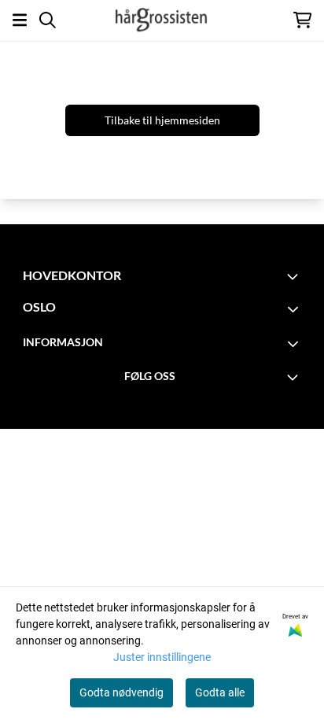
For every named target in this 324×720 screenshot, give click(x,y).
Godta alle (220, 692)
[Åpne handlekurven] (302, 20)
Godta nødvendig (121, 692)
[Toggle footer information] (294, 276)
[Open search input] (47, 20)
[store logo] (162, 19)
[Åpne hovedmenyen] (19, 20)
